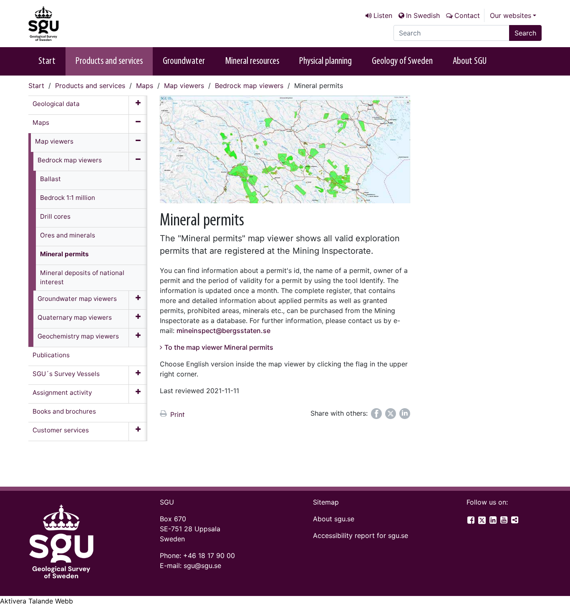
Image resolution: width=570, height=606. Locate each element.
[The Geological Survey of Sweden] (70, 23)
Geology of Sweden (402, 61)
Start (46, 61)
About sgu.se (333, 519)
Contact (467, 15)
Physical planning (325, 61)
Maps (144, 85)
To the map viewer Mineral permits (218, 347)
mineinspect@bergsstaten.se (223, 330)
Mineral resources (252, 61)
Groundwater (184, 61)
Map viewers (184, 85)
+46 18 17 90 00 (209, 555)
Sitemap (326, 502)
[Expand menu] (138, 105)
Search (525, 33)
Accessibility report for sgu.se (360, 535)
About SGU (470, 61)
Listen (382, 15)
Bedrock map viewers (249, 85)
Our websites (510, 15)
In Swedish (423, 15)
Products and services (109, 61)
